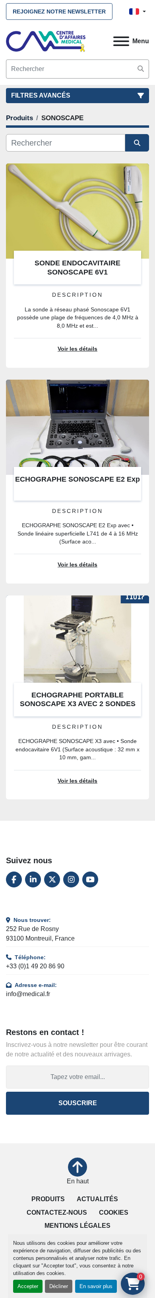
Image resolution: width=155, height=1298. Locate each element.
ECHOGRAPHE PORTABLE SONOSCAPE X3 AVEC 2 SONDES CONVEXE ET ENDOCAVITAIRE (78, 704)
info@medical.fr (28, 994)
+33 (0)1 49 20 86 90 (35, 966)
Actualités (97, 1199)
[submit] (140, 69)
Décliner (58, 1286)
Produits (48, 1199)
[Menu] (121, 41)
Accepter (27, 1286)
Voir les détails (77, 349)
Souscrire (77, 1103)
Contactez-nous (57, 1212)
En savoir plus (95, 1286)
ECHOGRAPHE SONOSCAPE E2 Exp (77, 479)
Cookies (113, 1212)
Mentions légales (77, 1225)
